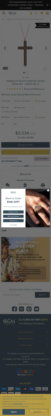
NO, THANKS (13, 225)
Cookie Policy (17, 404)
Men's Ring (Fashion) (13, 216)
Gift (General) (13, 221)
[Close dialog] (48, 190)
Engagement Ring (13, 212)
